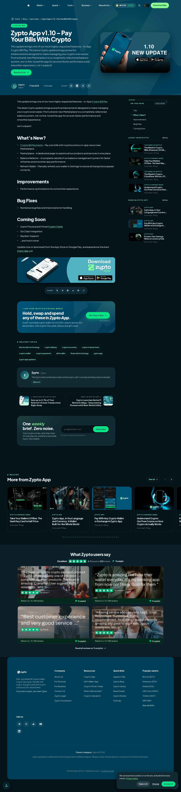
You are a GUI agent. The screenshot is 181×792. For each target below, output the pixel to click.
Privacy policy (132, 778)
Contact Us (59, 691)
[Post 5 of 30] (71, 537)
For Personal (60, 681)
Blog (25, 19)
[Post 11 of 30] (82, 537)
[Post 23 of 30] (105, 537)
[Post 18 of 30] (95, 537)
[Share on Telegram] (82, 85)
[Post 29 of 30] (116, 537)
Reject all (143, 784)
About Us (58, 677)
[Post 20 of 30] (99, 537)
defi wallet (60, 353)
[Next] (171, 479)
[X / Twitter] (26, 724)
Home (17, 19)
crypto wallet (25, 353)
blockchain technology (29, 347)
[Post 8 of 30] (77, 537)
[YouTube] (41, 724)
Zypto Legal (60, 696)
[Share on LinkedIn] (77, 85)
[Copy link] (88, 85)
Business (86, 5)
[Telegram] (19, 724)
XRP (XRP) (147, 700)
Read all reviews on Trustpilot (89, 648)
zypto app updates (27, 359)
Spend (55, 5)
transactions (99, 166)
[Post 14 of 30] (88, 537)
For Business (60, 686)
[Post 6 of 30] (73, 537)
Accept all (168, 784)
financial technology (79, 353)
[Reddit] (33, 724)
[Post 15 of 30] (90, 537)
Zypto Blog (118, 681)
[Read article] (135, 52)
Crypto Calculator (92, 696)
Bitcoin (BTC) (149, 677)
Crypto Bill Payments (31, 145)
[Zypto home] (28, 5)
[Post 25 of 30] (108, 537)
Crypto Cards (55, 226)
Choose (155, 784)
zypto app (98, 353)
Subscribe (101, 429)
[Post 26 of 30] (110, 537)
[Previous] (165, 479)
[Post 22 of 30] (103, 537)
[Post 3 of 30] (68, 537)
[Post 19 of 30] (97, 537)
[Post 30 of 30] (118, 537)
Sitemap (117, 700)
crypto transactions (90, 347)
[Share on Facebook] (78, 290)
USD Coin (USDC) (150, 691)
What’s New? (139, 115)
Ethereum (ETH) (150, 681)
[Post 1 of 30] (63, 537)
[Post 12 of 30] (84, 537)
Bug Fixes (137, 124)
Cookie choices (107, 771)
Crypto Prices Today (93, 686)
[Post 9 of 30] (79, 537)
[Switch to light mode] (146, 5)
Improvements (139, 119)
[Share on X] (71, 85)
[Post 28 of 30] (114, 537)
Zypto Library (119, 686)
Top (135, 110)
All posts (36, 382)
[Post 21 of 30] (101, 537)
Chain (27, 231)
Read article (19, 72)
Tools (69, 5)
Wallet (40, 5)
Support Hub (119, 677)
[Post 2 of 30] (66, 537)
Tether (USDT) (149, 696)
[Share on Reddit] (73, 290)
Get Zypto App (96, 315)
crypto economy (69, 347)
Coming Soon (139, 128)
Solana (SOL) (148, 686)
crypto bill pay (51, 347)
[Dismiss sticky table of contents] (166, 102)
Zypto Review (119, 696)
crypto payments (43, 353)
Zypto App (34, 19)
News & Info (104, 5)
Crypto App (89, 677)
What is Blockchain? (93, 691)
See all (165, 138)
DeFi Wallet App (91, 681)
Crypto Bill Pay (99, 101)
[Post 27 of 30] (112, 537)
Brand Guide (119, 691)
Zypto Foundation (63, 700)
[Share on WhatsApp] (67, 290)
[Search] (139, 5)
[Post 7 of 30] (75, 537)
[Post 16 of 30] (92, 537)
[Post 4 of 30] (69, 537)
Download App (160, 5)
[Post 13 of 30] (86, 537)
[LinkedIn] (19, 731)
